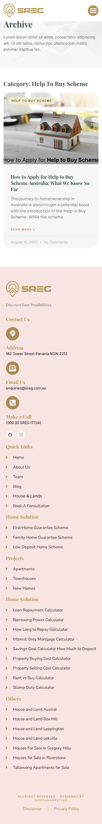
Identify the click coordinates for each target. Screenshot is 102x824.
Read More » (23, 229)
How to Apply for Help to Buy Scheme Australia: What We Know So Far (50, 182)
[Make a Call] (12, 402)
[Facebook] (10, 435)
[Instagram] (21, 435)
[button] (93, 10)
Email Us (15, 382)
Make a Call (18, 416)
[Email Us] (12, 368)
